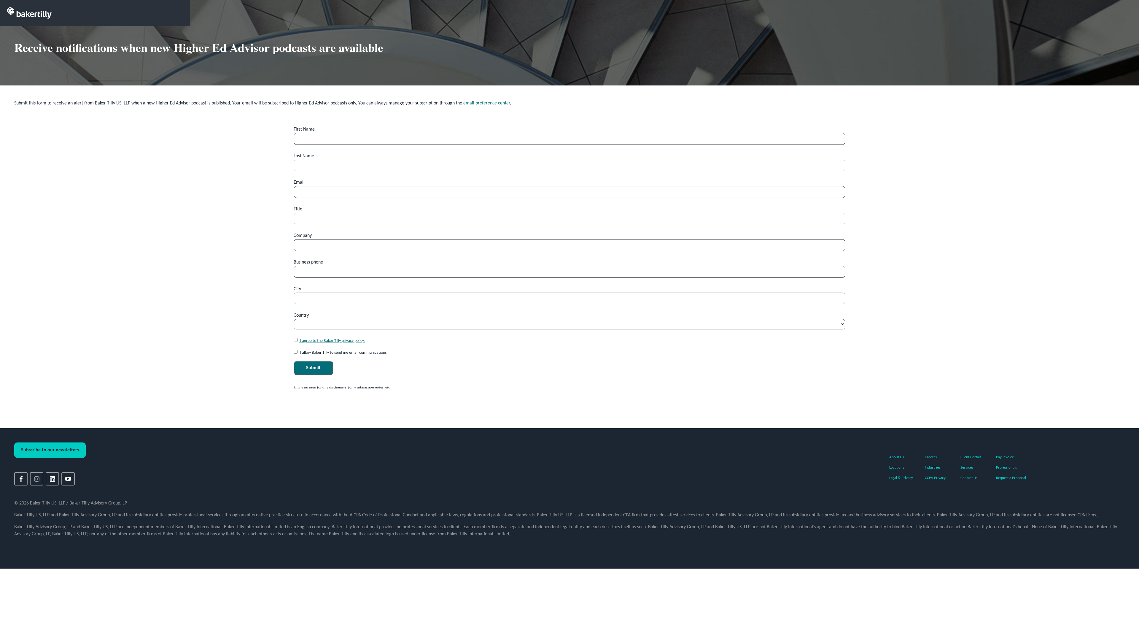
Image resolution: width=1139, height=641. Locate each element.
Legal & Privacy (901, 478)
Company (303, 235)
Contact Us (968, 478)
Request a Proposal (1011, 478)
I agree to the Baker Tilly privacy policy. (332, 341)
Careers (931, 457)
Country (301, 315)
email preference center (486, 103)
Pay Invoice (1005, 457)
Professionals (1006, 467)
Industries (932, 467)
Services (966, 467)
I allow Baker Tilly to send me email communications (342, 352)
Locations (896, 467)
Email (299, 182)
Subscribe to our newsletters (50, 450)
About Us (896, 457)
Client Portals (970, 457)
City (297, 289)
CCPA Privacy (935, 478)
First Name (304, 129)
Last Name (304, 156)
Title (298, 209)
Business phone (308, 262)
